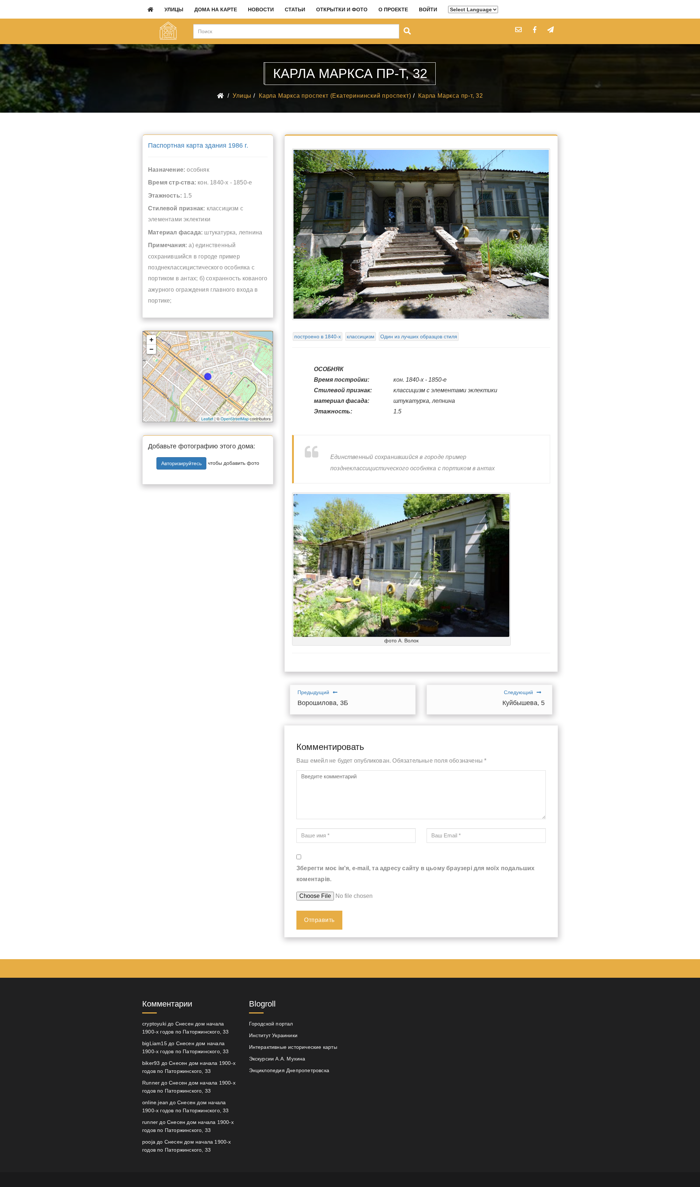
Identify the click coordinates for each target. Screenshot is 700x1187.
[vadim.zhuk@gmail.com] (518, 29)
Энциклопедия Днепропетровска (289, 1070)
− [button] (151, 349)
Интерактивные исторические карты (293, 1047)
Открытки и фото (342, 9)
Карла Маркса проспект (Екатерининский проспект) (335, 96)
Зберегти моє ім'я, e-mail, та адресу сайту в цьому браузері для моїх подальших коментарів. (415, 873)
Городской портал (271, 1024)
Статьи (295, 9)
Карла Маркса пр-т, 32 (450, 96)
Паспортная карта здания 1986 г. (198, 145)
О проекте (393, 9)
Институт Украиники (273, 1035)
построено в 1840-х (317, 336)
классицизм (360, 336)
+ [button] (151, 339)
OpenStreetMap (235, 418)
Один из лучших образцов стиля (418, 336)
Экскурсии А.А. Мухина (277, 1059)
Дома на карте (215, 9)
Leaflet (207, 418)
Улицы (173, 9)
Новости (261, 9)
